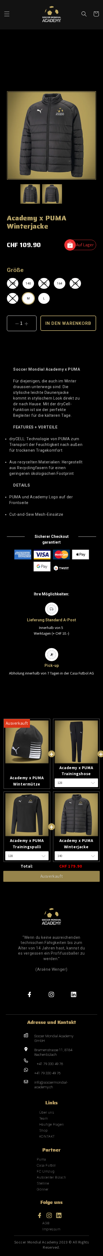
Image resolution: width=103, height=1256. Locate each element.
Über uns (46, 1112)
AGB (46, 1223)
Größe (15, 270)
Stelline (43, 1183)
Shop (43, 1130)
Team (43, 1118)
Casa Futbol (46, 1165)
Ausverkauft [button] (51, 876)
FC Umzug (45, 1171)
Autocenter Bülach (51, 1177)
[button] (7, 14)
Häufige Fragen (51, 1124)
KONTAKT (47, 1136)
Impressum (51, 1229)
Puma (41, 1159)
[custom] (29, 994)
